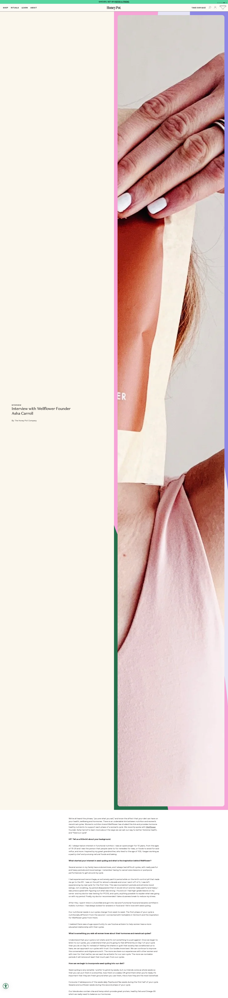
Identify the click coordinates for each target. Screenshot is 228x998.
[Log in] (215, 7)
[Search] (210, 7)
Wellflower (151, 827)
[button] (217, 2)
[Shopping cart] (223, 7)
